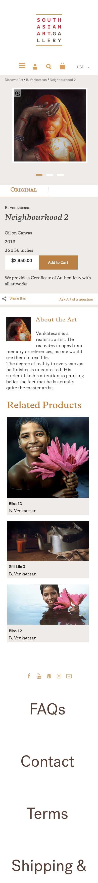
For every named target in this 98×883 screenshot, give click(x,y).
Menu (22, 66)
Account (35, 66)
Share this (17, 298)
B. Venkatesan (36, 80)
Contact (47, 761)
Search (49, 66)
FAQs (47, 709)
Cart (62, 66)
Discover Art (14, 80)
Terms (47, 813)
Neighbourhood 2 (63, 80)
